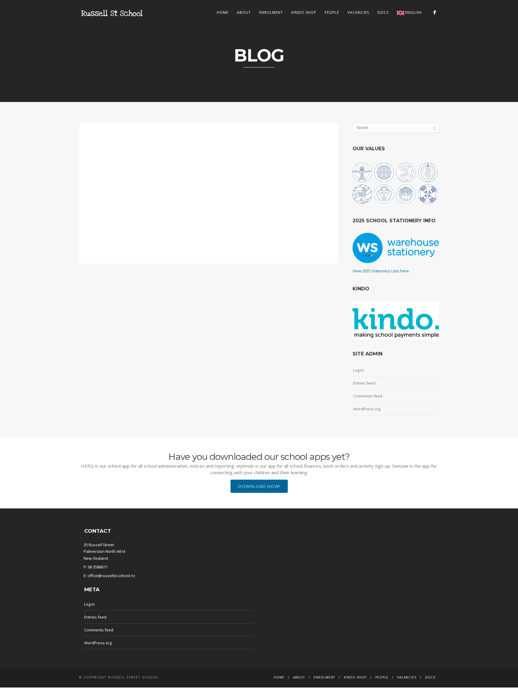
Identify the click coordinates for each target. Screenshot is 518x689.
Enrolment (271, 12)
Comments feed (367, 396)
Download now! (259, 486)
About (244, 12)
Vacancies (358, 12)
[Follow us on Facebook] (434, 12)
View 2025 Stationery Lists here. (381, 271)
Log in (358, 370)
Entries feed (364, 383)
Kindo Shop (303, 12)
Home (222, 12)
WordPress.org (366, 409)
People (332, 12)
